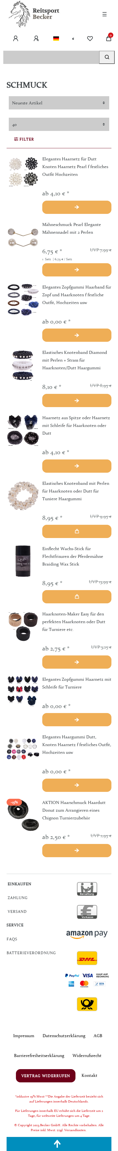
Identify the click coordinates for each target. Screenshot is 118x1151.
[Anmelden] (16, 38)
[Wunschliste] (90, 39)
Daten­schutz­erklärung (64, 1035)
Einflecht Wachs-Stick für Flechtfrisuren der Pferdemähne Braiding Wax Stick (72, 556)
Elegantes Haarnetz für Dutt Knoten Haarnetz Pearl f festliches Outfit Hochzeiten (75, 166)
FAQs (12, 939)
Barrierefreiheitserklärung (39, 1055)
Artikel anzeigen (76, 207)
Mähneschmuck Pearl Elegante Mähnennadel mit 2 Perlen (71, 228)
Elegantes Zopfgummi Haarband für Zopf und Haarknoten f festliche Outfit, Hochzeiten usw (76, 294)
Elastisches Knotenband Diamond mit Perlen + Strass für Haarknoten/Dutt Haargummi (74, 359)
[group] (23, 171)
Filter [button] (26, 139)
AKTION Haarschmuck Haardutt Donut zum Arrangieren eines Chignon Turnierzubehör (74, 810)
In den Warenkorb (76, 531)
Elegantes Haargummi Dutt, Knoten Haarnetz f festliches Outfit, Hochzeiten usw (76, 744)
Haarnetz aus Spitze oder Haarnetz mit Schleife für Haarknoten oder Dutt (76, 425)
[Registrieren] (37, 38)
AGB (98, 1035)
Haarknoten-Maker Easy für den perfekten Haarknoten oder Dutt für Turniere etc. (73, 621)
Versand (17, 911)
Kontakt (89, 1075)
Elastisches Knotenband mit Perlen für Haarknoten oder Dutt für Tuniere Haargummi (75, 490)
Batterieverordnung (31, 952)
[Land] (56, 39)
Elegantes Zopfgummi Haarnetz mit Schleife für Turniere (76, 683)
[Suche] (107, 57)
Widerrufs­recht (87, 1055)
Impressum (23, 1035)
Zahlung (18, 897)
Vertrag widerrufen (45, 1075)
